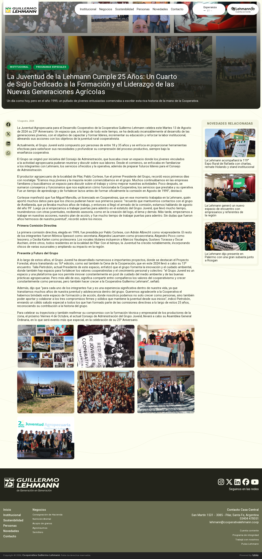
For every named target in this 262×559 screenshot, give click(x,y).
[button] (210, 7)
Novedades (11, 531)
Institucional (88, 9)
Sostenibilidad (124, 9)
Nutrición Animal (42, 519)
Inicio (7, 510)
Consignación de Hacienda (47, 514)
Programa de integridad (246, 535)
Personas (143, 9)
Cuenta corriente (249, 530)
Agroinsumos (40, 528)
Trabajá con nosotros (247, 539)
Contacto (177, 9)
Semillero (38, 532)
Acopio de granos (42, 523)
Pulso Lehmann (250, 544)
